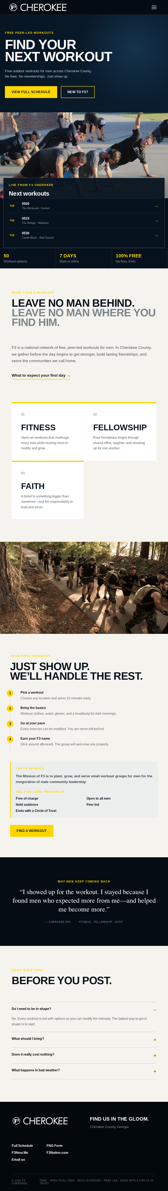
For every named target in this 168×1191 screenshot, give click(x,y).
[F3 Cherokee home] (38, 7)
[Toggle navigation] (154, 7)
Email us (18, 1159)
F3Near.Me (20, 1152)
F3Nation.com (57, 1152)
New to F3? (77, 92)
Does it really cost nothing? (84, 1055)
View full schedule (31, 92)
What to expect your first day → (41, 375)
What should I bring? (84, 1039)
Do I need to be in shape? (84, 1010)
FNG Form (54, 1145)
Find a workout (32, 831)
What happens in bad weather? (84, 1071)
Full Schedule (22, 1145)
